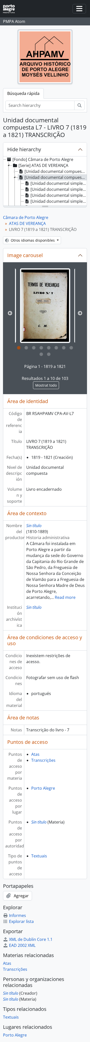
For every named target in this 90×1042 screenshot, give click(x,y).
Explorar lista (21, 921)
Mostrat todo (46, 385)
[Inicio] (11, 8)
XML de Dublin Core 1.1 (30, 939)
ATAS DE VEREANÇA (27, 223)
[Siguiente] (80, 313)
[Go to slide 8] (71, 348)
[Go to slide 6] (56, 348)
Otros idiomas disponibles (33, 240)
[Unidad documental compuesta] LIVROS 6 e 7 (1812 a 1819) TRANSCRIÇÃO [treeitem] (55, 171)
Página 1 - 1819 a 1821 (45, 366)
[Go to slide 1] (18, 348)
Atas (35, 754)
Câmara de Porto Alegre (25, 217)
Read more (65, 597)
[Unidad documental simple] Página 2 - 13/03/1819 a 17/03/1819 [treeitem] (58, 189)
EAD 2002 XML (22, 945)
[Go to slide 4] (41, 348)
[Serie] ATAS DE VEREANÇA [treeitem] (43, 165)
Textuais (39, 856)
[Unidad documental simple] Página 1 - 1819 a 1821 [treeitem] (58, 183)
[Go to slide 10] (48, 354)
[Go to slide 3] (33, 348)
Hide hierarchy (24, 149)
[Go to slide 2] (26, 348)
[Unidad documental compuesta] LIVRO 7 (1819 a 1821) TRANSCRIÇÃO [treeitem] (55, 177)
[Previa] (10, 313)
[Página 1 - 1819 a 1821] (45, 305)
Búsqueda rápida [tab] (23, 93)
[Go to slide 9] (41, 354)
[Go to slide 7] (63, 348)
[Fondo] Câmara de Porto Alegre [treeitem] (42, 159)
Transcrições (43, 760)
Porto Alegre (43, 788)
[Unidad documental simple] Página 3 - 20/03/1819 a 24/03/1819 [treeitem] (58, 195)
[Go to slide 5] (48, 348)
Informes (17, 915)
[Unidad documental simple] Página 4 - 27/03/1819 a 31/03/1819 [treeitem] (58, 201)
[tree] (45, 181)
